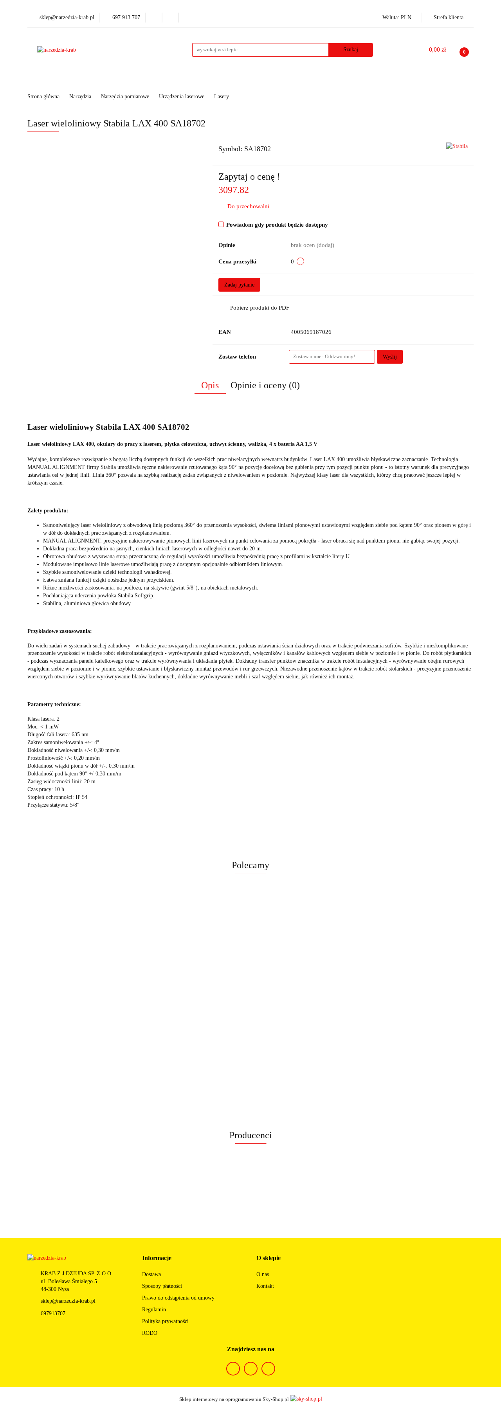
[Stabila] (457, 146)
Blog (367, 80)
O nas (262, 1274)
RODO (149, 1333)
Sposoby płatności (162, 1286)
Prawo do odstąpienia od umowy (178, 1298)
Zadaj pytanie (239, 285)
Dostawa (151, 1274)
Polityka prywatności (165, 1321)
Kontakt (265, 1286)
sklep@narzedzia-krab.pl (68, 1301)
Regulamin (154, 1309)
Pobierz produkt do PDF (259, 308)
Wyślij (390, 357)
